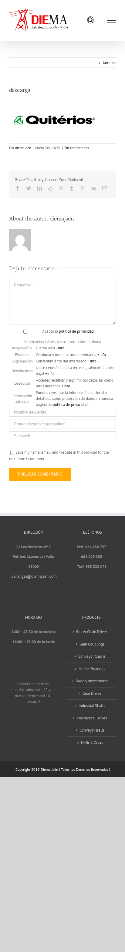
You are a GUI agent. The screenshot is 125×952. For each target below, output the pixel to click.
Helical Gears (92, 742)
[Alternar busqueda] (90, 20)
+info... (62, 348)
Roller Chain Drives (91, 631)
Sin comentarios (76, 147)
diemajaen (23, 147)
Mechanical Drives (92, 718)
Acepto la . (68, 331)
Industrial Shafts (92, 705)
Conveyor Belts (91, 730)
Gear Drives (92, 693)
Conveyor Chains (91, 656)
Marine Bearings (92, 668)
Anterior (109, 62)
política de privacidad (76, 331)
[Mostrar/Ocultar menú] (111, 20)
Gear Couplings (91, 644)
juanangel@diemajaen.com (34, 576)
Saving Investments (92, 681)
